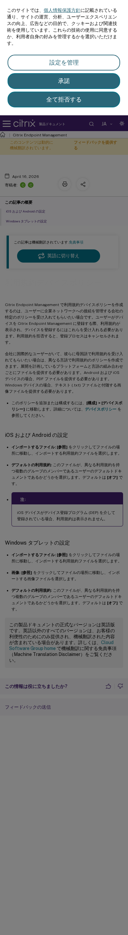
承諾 (64, 80)
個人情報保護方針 (62, 10)
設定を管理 (64, 62)
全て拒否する (64, 99)
